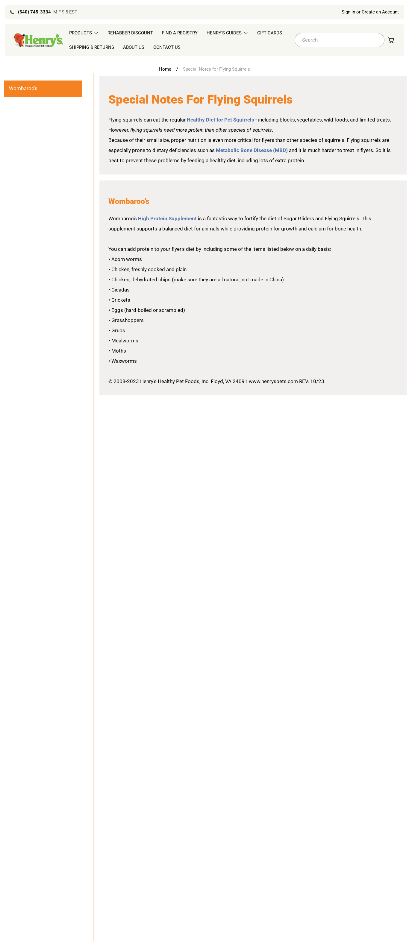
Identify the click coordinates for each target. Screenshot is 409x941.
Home (165, 69)
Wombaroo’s (23, 88)
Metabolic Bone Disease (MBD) (252, 150)
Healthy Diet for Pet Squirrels (220, 120)
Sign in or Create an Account (370, 12)
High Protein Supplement (168, 218)
